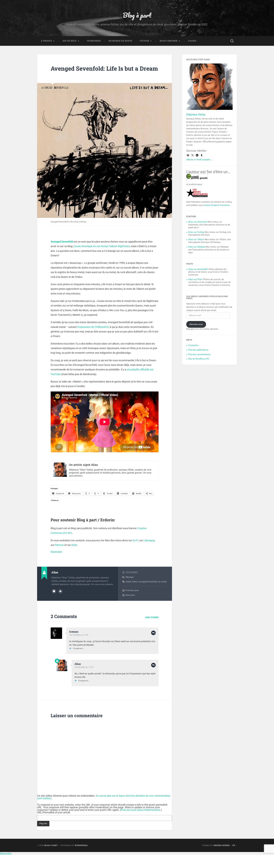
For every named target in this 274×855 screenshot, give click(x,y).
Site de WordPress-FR (198, 359)
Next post (130, 595)
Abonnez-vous (196, 324)
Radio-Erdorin (169, 41)
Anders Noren (221, 845)
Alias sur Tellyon (196, 239)
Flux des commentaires (199, 354)
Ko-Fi (135, 540)
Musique (130, 577)
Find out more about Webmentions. (141, 809)
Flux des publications (198, 350)
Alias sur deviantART (198, 269)
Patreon (59, 544)
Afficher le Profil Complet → (199, 159)
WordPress (94, 41)
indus (134, 581)
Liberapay (149, 540)
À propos (46, 41)
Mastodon (56, 551)
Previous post (132, 590)
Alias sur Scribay (196, 232)
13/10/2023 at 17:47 (83, 667)
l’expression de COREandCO (93, 326)
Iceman (73, 631)
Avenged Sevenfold (62, 241)
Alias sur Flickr (195, 279)
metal (128, 581)
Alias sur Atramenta (197, 222)
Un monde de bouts (120, 41)
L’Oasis (192, 41)
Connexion (193, 345)
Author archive (54, 591)
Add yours (152, 617)
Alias (77, 664)
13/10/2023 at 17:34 (78, 635)
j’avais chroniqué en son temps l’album (101, 246)
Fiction (144, 41)
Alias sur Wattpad (196, 247)
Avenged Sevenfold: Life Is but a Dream (104, 68)
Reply (153, 633)
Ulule (74, 544)
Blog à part (137, 15)
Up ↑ (234, 845)
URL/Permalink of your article (53, 812)
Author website (60, 591)
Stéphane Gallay (196, 114)
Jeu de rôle (69, 41)
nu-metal (162, 581)
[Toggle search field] (232, 41)
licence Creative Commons (217, 205)
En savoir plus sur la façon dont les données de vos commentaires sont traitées (103, 797)
